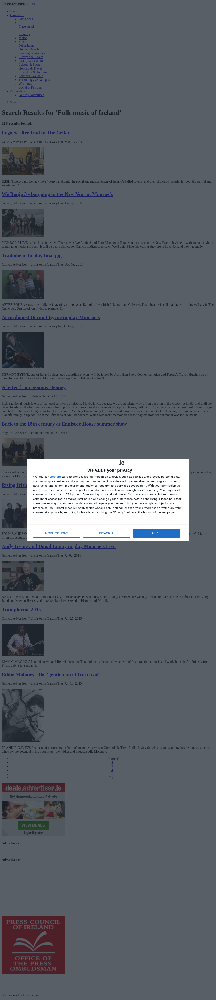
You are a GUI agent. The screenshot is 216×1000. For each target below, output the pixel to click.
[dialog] (108, 500)
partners (55, 476)
